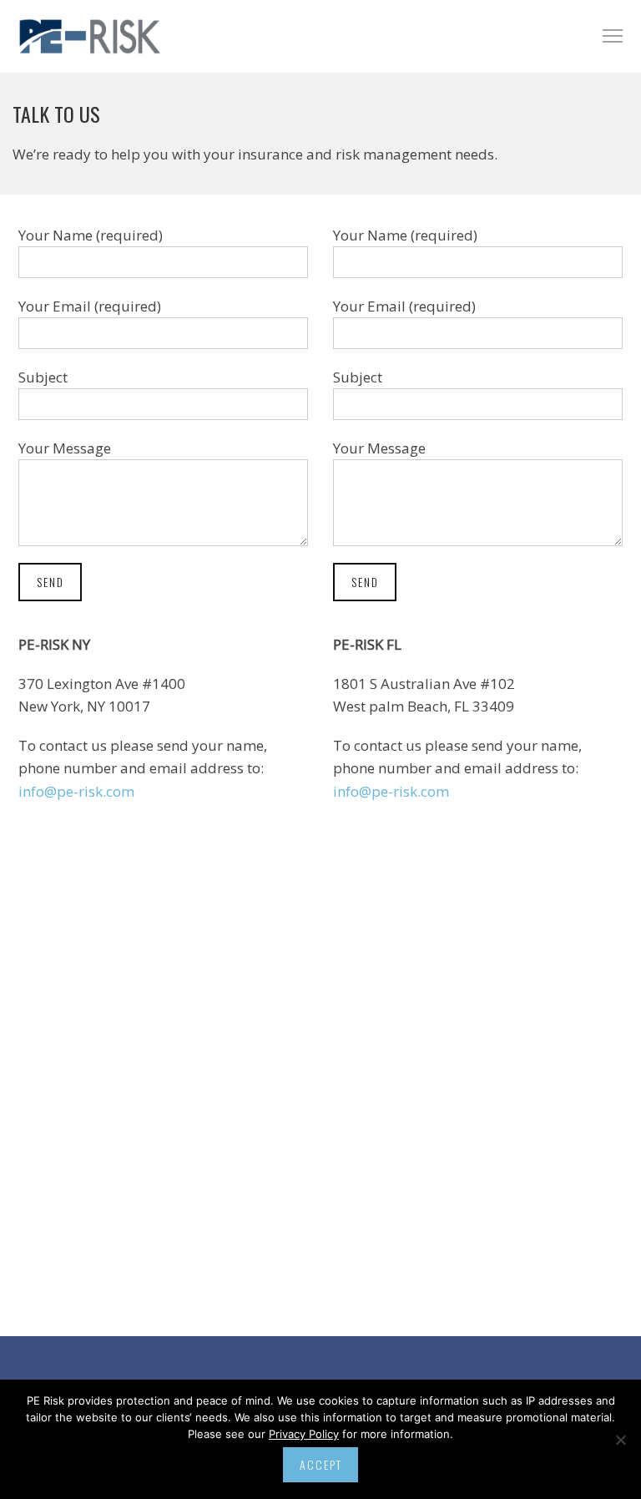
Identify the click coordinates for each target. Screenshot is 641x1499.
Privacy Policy (304, 1434)
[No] (620, 1439)
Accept (321, 1464)
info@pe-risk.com (76, 791)
